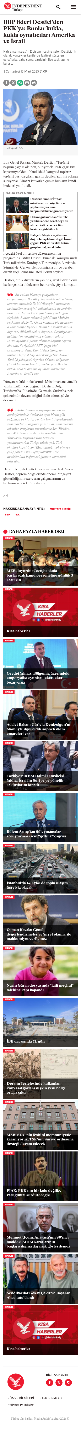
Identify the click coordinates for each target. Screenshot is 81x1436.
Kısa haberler (18, 631)
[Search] (58, 7)
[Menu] (73, 7)
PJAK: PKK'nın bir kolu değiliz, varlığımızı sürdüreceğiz (34, 1193)
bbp (7, 515)
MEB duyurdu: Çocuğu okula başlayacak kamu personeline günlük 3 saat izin (40, 575)
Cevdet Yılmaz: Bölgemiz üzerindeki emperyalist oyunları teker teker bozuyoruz (38, 678)
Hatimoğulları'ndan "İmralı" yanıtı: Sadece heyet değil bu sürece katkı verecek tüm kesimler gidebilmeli (49, 223)
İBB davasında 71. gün (26, 1042)
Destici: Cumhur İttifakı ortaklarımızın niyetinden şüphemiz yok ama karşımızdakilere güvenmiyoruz (51, 205)
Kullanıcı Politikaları (20, 1405)
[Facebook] (49, 1382)
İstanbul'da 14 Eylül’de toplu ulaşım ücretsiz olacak (37, 885)
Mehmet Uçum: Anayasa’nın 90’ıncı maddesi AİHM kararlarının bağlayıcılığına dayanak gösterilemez (38, 1242)
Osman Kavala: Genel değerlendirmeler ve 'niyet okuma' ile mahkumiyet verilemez (39, 934)
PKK (17, 515)
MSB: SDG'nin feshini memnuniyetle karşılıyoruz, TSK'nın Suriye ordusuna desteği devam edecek (40, 1139)
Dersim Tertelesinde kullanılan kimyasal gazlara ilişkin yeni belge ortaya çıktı (36, 1088)
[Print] (34, 83)
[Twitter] (59, 1382)
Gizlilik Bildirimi (51, 1398)
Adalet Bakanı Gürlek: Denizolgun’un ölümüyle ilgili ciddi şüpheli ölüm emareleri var (39, 729)
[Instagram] (68, 1382)
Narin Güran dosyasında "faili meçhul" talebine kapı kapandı (40, 988)
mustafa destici (60, 509)
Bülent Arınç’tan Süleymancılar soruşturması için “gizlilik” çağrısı (36, 834)
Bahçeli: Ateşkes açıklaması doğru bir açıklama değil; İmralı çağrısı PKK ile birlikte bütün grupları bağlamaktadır (51, 241)
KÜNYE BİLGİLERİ (20, 1398)
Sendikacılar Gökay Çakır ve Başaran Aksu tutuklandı (38, 1296)
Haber (9, 538)
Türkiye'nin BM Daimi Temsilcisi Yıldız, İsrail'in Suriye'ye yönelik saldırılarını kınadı (35, 780)
